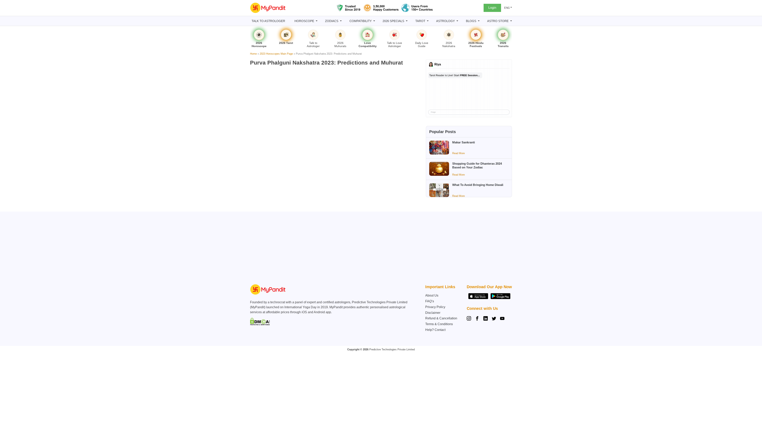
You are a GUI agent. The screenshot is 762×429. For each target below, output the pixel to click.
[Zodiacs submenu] (341, 21)
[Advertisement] (380, 249)
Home (253, 53)
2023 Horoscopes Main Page (276, 53)
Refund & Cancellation (441, 318)
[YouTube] (502, 319)
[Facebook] (477, 319)
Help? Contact (435, 329)
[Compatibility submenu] (374, 21)
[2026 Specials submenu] (407, 21)
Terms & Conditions (439, 324)
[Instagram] (470, 319)
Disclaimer (432, 312)
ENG (507, 7)
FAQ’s (429, 301)
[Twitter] (494, 319)
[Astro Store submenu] (511, 21)
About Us (431, 295)
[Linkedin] (485, 319)
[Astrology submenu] (457, 21)
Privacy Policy (435, 307)
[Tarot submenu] (428, 21)
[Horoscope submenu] (317, 21)
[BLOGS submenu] (479, 21)
